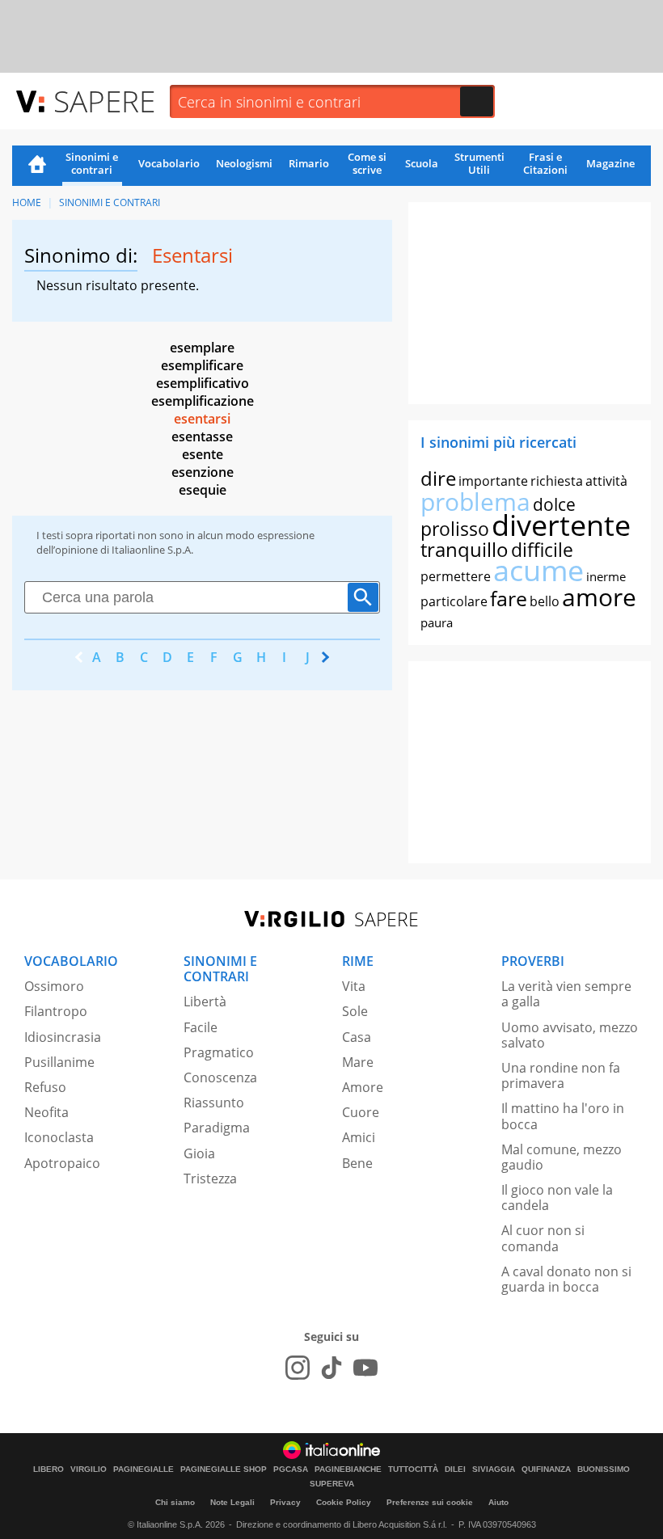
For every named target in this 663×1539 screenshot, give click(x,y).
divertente (561, 525)
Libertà (205, 1001)
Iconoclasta (59, 1137)
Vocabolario (169, 163)
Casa (356, 1037)
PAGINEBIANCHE (348, 1469)
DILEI (455, 1469)
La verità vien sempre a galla (566, 993)
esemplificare (202, 365)
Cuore (360, 1112)
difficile (542, 550)
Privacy (285, 1502)
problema (475, 501)
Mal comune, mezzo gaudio (561, 1157)
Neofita (46, 1112)
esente (202, 454)
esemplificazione (202, 401)
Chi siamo (175, 1502)
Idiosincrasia (62, 1037)
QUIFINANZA (546, 1469)
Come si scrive (367, 163)
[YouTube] (365, 1368)
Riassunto (214, 1102)
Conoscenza (220, 1077)
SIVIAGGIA (493, 1469)
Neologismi (244, 163)
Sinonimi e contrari (91, 163)
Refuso (45, 1087)
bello (545, 601)
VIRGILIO (88, 1469)
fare (508, 598)
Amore (362, 1087)
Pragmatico (219, 1052)
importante (493, 481)
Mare (358, 1062)
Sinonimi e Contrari (109, 202)
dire (438, 478)
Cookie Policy (343, 1502)
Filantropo (55, 1011)
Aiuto (498, 1502)
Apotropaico (62, 1163)
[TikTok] (331, 1368)
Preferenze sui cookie (429, 1502)
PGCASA (290, 1469)
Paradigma (217, 1127)
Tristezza (210, 1178)
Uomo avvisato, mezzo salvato (569, 1035)
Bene (357, 1163)
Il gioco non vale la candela (557, 1197)
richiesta (556, 481)
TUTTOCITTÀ (413, 1469)
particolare (454, 601)
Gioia (199, 1153)
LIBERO (48, 1469)
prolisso (454, 529)
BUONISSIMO (603, 1469)
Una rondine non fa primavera (560, 1075)
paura (436, 622)
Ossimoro (54, 986)
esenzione (202, 472)
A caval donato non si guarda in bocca (566, 1279)
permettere (455, 576)
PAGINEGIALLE (143, 1469)
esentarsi (202, 419)
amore (599, 596)
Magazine (610, 163)
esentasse (202, 436)
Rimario (309, 163)
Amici (358, 1137)
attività (606, 481)
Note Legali (232, 1502)
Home (37, 165)
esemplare (202, 347)
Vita (353, 986)
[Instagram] (298, 1368)
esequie (202, 490)
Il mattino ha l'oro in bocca (562, 1115)
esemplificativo (202, 383)
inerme (606, 576)
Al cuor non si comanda (543, 1237)
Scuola (421, 163)
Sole (355, 1011)
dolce (554, 504)
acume (538, 570)
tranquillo (464, 549)
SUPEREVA (332, 1484)
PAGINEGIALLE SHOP (223, 1469)
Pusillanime (59, 1062)
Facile (200, 1027)
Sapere (104, 100)
